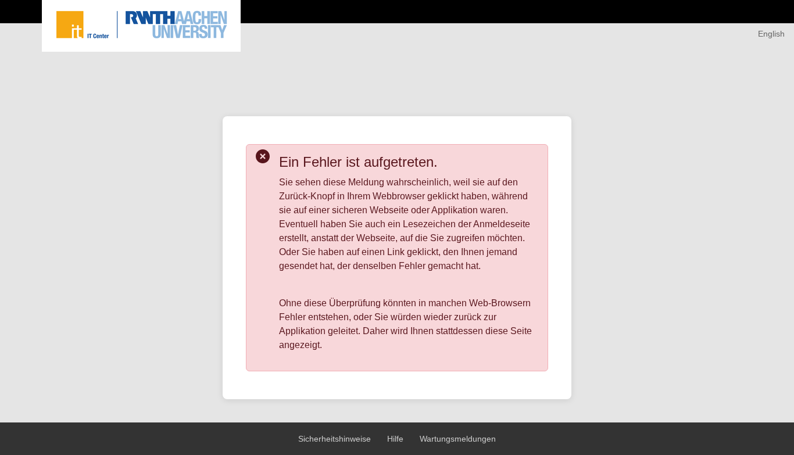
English (771, 33)
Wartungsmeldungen (458, 438)
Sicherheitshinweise (335, 438)
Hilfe (396, 438)
